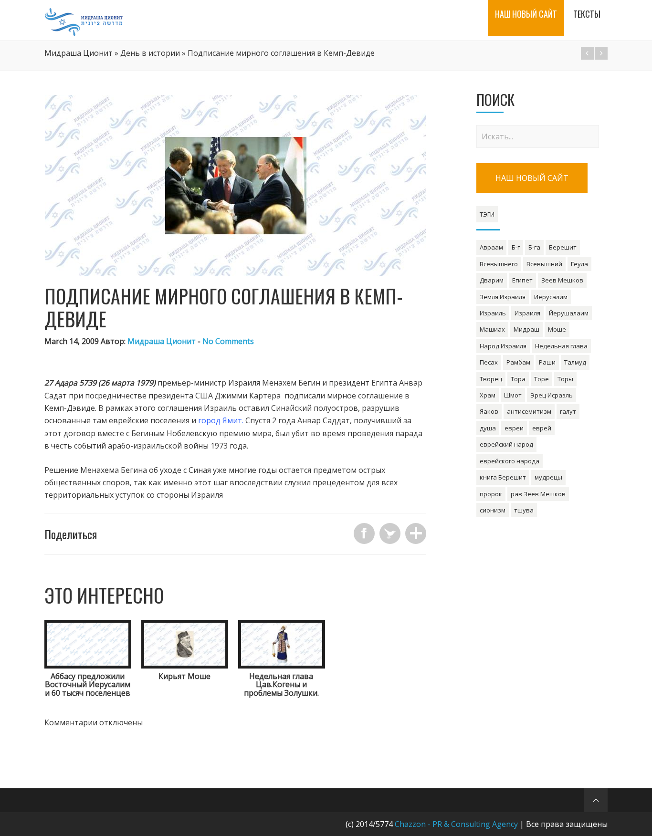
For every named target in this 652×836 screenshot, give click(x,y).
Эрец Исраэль (551, 395)
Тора (518, 379)
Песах (489, 362)
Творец (491, 379)
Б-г (516, 247)
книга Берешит (503, 477)
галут (568, 411)
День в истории (150, 53)
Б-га (534, 247)
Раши (547, 362)
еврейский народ (506, 444)
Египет (522, 280)
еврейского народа (509, 461)
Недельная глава (561, 346)
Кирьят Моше (184, 676)
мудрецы (548, 477)
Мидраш (526, 329)
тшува (524, 510)
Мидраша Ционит (78, 53)
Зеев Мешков (562, 280)
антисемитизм (529, 411)
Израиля (527, 313)
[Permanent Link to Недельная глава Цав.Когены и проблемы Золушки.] (281, 665)
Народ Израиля (503, 346)
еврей (541, 428)
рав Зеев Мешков (538, 494)
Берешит (563, 247)
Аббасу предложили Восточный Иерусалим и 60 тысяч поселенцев (87, 684)
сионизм (492, 510)
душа (488, 428)
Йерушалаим (569, 313)
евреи (514, 428)
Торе (541, 379)
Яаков (489, 411)
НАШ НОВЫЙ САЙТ (531, 178)
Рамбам (518, 362)
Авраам (491, 247)
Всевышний (544, 264)
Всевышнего (499, 264)
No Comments (228, 341)
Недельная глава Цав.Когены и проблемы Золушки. (281, 684)
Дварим (492, 280)
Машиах (492, 329)
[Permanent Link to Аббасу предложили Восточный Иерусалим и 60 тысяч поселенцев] (87, 665)
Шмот (513, 395)
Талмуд (575, 362)
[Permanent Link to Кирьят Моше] (184, 665)
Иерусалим (551, 297)
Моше (557, 329)
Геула (579, 264)
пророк (491, 494)
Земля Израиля (503, 297)
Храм (487, 395)
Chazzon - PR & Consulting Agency (456, 824)
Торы (565, 379)
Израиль (493, 313)
